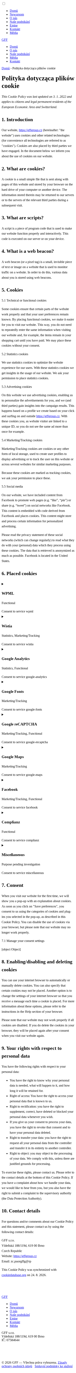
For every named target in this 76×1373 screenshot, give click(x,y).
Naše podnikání (20, 21)
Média (14, 32)
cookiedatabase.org (14, 1275)
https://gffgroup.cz (30, 130)
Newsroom (17, 14)
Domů (14, 10)
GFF (5, 39)
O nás (13, 18)
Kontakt (15, 29)
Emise (14, 25)
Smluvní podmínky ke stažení (54, 1366)
